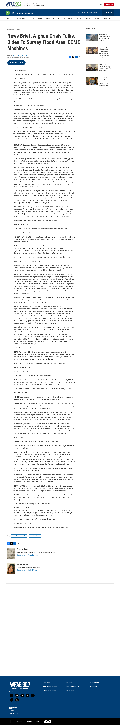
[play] (7, 13)
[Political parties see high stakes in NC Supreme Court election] (92, 37)
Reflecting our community (50, 686)
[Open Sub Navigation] (10, 18)
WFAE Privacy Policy (94, 682)
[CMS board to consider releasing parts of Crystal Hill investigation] (92, 67)
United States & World (13, 29)
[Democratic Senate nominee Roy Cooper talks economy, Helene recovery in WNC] (92, 81)
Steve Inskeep (17, 56)
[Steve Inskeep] (11, 553)
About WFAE (46, 682)
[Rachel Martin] (11, 568)
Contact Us (69, 682)
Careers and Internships (49, 690)
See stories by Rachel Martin (27, 570)
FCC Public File (70, 690)
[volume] (13, 13)
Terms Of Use (93, 686)
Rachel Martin (26, 56)
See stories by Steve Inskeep (27, 555)
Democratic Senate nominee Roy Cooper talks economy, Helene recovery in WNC (104, 82)
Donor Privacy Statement (73, 686)
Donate (110, 5)
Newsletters (107, 18)
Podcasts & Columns (53, 18)
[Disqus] (60, 607)
